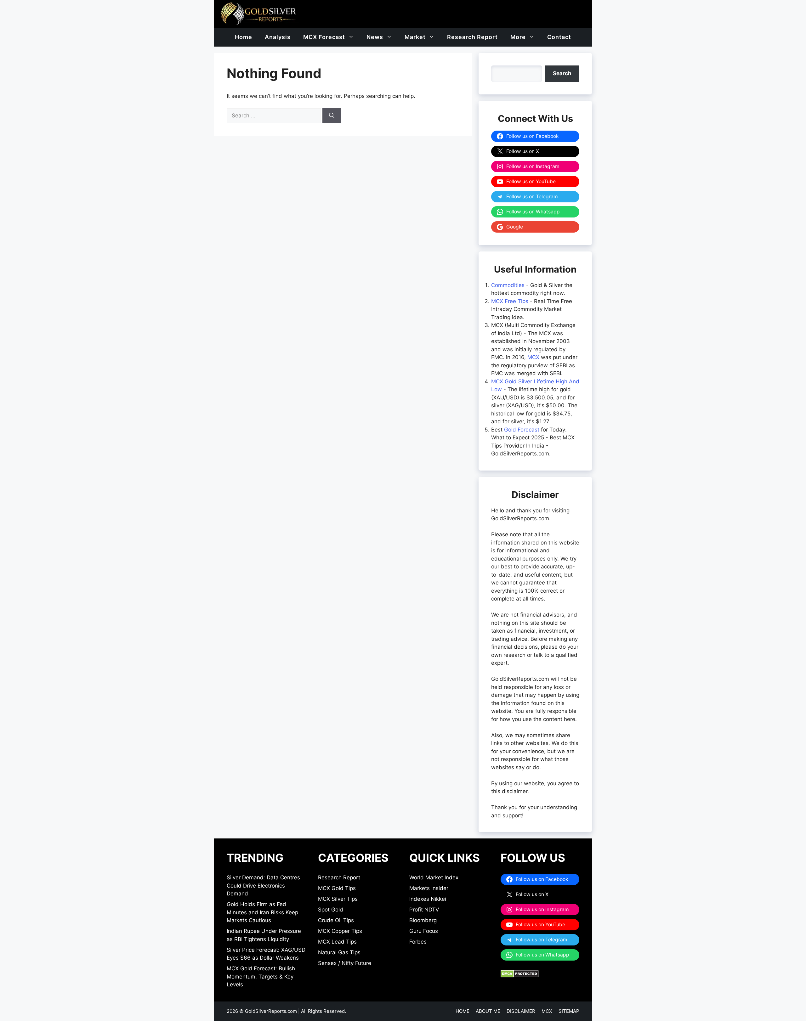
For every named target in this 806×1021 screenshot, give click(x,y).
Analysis (278, 37)
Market (415, 37)
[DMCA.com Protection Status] (520, 976)
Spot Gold (330, 909)
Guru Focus (423, 931)
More (518, 37)
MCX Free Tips (509, 301)
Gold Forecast (521, 429)
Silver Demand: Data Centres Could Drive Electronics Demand (263, 885)
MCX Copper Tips (340, 931)
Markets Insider (428, 888)
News (374, 37)
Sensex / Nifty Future (344, 963)
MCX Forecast (324, 37)
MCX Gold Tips (337, 888)
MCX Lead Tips (337, 942)
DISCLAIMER (521, 1011)
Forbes (418, 942)
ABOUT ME (488, 1011)
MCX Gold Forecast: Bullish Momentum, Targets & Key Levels (261, 976)
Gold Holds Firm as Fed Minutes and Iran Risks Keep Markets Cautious (262, 912)
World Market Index (433, 877)
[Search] (331, 115)
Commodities (508, 285)
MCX (533, 357)
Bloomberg (423, 920)
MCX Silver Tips (338, 899)
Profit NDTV (424, 909)
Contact (559, 37)
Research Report (472, 37)
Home (243, 37)
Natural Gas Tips (339, 952)
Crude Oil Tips (336, 920)
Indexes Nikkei (427, 899)
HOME (462, 1011)
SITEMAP (569, 1011)
